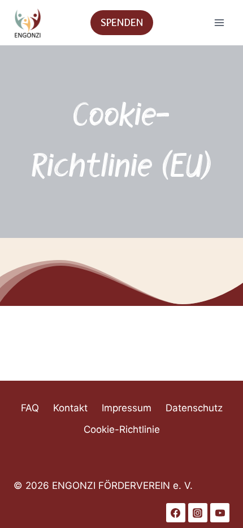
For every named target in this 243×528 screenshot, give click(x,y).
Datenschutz (194, 408)
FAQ (30, 408)
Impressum (126, 408)
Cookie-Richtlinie (122, 429)
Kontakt (70, 408)
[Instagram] (197, 512)
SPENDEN (122, 22)
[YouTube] (219, 512)
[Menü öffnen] (219, 22)
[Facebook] (175, 512)
